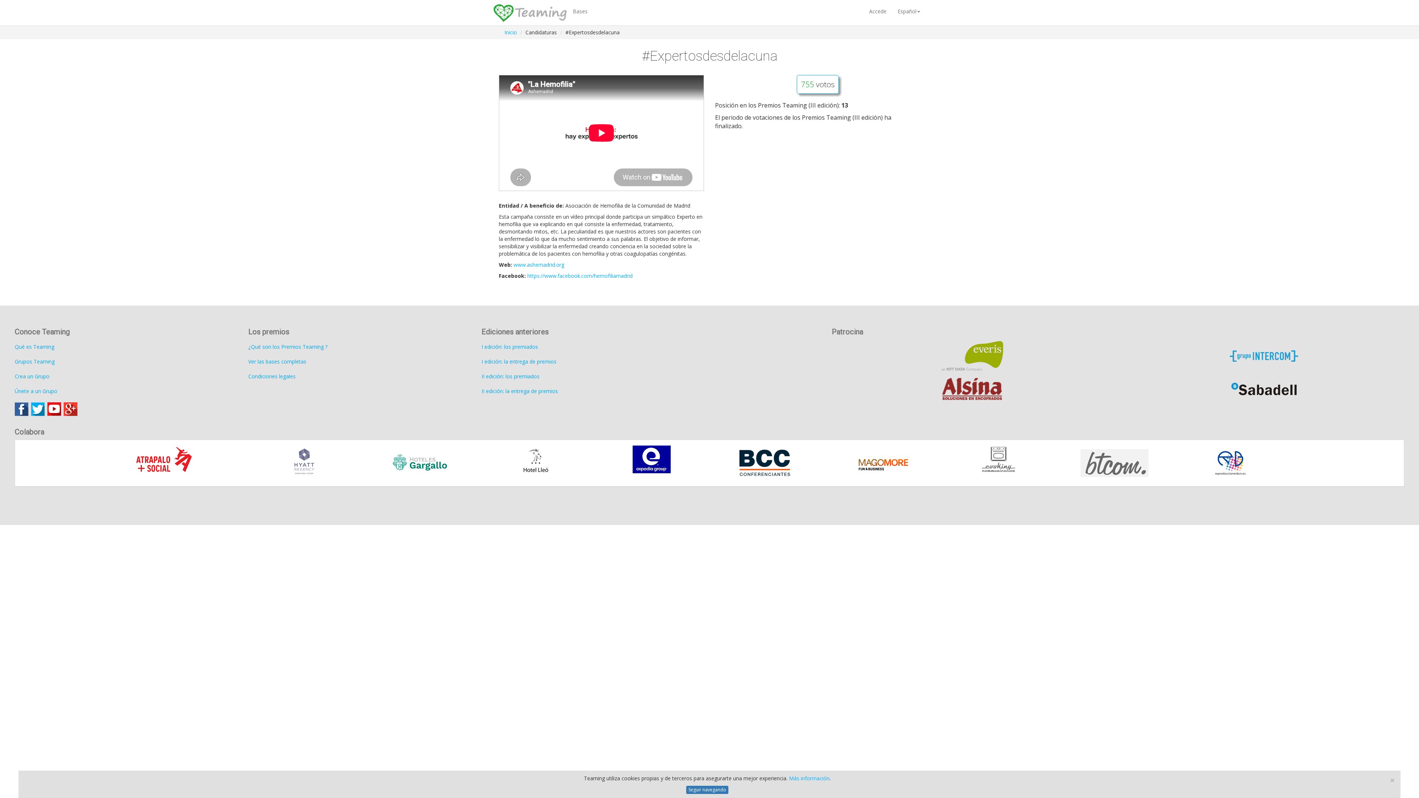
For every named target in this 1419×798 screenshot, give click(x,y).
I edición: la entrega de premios (519, 361)
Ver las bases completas (277, 361)
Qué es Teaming (34, 346)
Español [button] (907, 11)
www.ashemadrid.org (539, 264)
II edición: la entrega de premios (519, 391)
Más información (809, 778)
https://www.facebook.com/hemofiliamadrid (580, 275)
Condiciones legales (272, 376)
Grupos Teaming (35, 361)
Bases (580, 11)
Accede (878, 11)
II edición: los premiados (510, 376)
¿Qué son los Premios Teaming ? (287, 346)
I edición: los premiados (509, 346)
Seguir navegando (707, 790)
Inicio (510, 32)
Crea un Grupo (32, 376)
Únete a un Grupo (36, 391)
